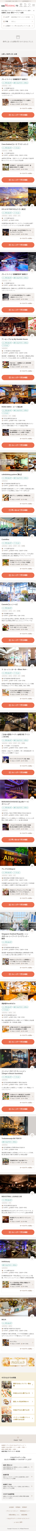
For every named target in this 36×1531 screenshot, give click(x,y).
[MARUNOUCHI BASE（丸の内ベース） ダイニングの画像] (18, 789)
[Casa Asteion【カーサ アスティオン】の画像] (18, 131)
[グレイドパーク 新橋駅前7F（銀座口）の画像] (18, 66)
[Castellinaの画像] (18, 526)
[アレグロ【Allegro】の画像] (18, 856)
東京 (23, 1447)
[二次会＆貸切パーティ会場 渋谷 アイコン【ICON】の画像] (18, 721)
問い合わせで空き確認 (19, 510)
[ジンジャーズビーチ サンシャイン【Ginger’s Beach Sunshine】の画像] (18, 1058)
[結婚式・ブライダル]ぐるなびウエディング (13, 1445)
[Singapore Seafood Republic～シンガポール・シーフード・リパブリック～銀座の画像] (18, 921)
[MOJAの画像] (18, 1307)
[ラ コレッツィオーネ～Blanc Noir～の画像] (18, 656)
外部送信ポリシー (25, 1511)
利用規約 (18, 1507)
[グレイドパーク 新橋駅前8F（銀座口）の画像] (18, 261)
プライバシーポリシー (12, 1511)
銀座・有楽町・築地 (6, 1449)
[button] (18, 1466)
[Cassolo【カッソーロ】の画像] (18, 591)
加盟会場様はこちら (14, 1514)
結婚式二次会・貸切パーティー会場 (11, 1447)
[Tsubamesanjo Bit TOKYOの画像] (18, 1125)
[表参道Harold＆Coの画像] (18, 990)
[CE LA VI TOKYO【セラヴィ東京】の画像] (18, 196)
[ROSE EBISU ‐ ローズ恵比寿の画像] (18, 394)
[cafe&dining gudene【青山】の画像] (18, 461)
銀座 (14, 1449)
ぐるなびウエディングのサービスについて (18, 1518)
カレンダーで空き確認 (19, 115)
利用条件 (24, 1507)
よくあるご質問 (18, 1522)
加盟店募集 (24, 1514)
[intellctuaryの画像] (18, 1248)
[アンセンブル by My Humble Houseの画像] (18, 326)
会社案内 (11, 1507)
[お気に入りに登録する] (32, 76)
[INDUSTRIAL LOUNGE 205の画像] (18, 1183)
